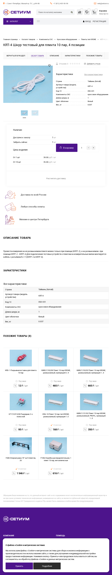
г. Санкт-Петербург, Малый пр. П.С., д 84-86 (23, 3)
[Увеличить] (28, 84)
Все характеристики (93, 74)
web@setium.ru (103, 3)
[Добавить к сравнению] (49, 71)
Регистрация (99, 21)
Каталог (14, 21)
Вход (88, 21)
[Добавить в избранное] (49, 65)
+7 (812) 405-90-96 (60, 3)
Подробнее (47, 566)
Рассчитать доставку (56, 178)
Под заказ (22, 381)
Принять (19, 566)
